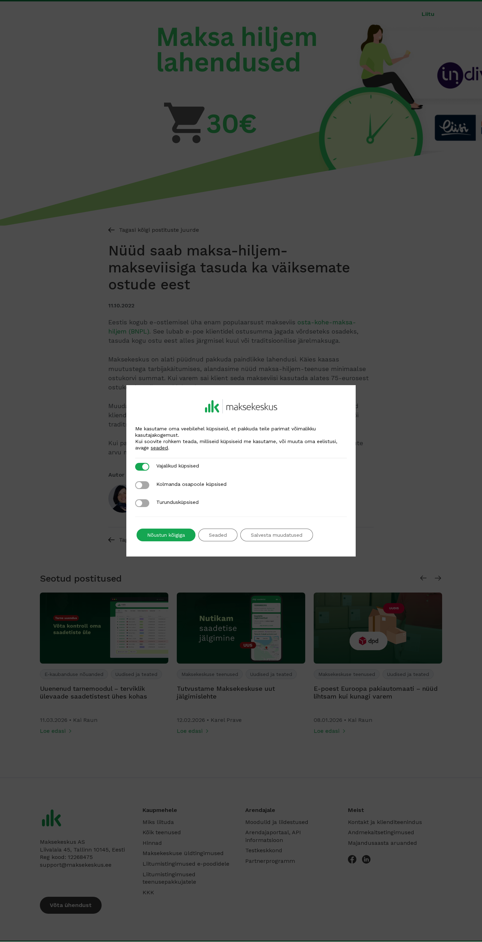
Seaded (218, 535)
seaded (159, 448)
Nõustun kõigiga (166, 535)
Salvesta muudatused (276, 535)
